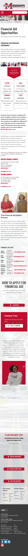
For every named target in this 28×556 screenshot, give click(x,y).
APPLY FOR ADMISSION (15, 481)
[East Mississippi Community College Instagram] (9, 541)
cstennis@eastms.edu (19, 252)
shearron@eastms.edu (20, 269)
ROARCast (16, 530)
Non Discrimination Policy (7, 530)
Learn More (16, 305)
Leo (14, 525)
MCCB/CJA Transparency (6, 526)
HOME (2, 22)
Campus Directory (5, 531)
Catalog (15, 526)
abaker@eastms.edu (19, 256)
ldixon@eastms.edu (19, 273)
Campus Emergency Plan (6, 533)
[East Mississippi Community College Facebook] (2, 541)
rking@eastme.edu (19, 261)
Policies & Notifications (6, 528)
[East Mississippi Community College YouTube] (2, 545)
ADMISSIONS (9, 22)
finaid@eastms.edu (6, 171)
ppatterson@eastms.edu (20, 265)
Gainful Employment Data (20, 533)
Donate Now (4, 525)
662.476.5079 (4, 183)
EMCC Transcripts (18, 531)
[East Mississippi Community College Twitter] (5, 541)
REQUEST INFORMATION (15, 457)
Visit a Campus (15, 326)
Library (15, 528)
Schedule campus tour (15, 469)
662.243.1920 (4, 168)
